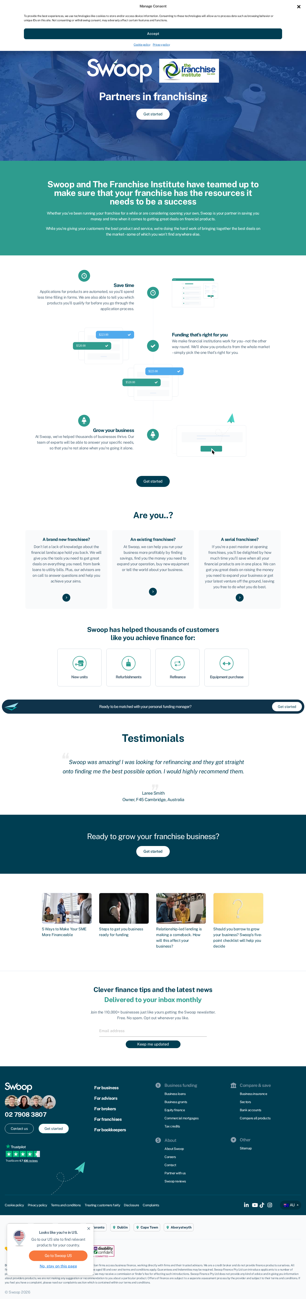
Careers (170, 1157)
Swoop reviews (175, 1181)
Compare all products (255, 1118)
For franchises (107, 1119)
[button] (298, 6)
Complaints (151, 1205)
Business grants (175, 1102)
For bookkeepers (110, 1129)
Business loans (175, 1094)
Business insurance (253, 1094)
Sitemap (246, 1148)
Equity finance (174, 1110)
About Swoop (174, 1149)
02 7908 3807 (25, 1114)
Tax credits (172, 1126)
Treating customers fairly (102, 1205)
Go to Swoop (58, 1255)
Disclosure (131, 1205)
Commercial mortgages (181, 1118)
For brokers (105, 1108)
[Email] (153, 1031)
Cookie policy (142, 44)
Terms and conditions (66, 1205)
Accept (153, 34)
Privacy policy (161, 44)
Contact (170, 1165)
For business (106, 1087)
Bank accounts (250, 1110)
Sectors (245, 1102)
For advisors (105, 1098)
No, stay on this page (58, 1266)
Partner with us (175, 1173)
